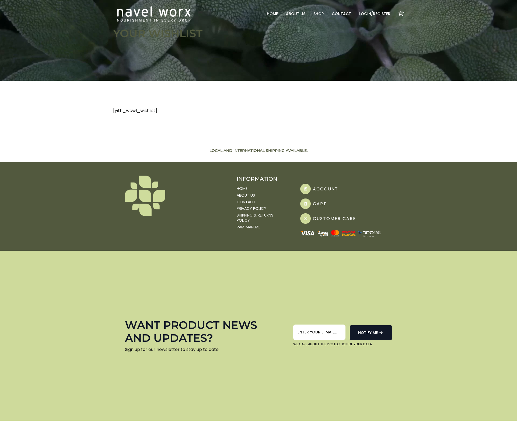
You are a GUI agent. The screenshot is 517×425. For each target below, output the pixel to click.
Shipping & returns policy (255, 218)
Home (272, 14)
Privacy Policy (251, 208)
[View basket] (401, 13)
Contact (341, 14)
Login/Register (374, 14)
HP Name (299, 323)
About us (295, 14)
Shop (318, 14)
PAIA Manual (248, 227)
